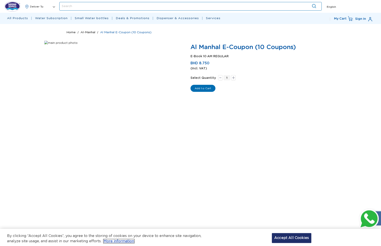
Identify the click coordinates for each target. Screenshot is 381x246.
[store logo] (12, 6)
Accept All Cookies (291, 238)
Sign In (360, 18)
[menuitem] (17, 18)
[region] (190, 237)
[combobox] (190, 6)
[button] (331, 6)
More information (119, 241)
